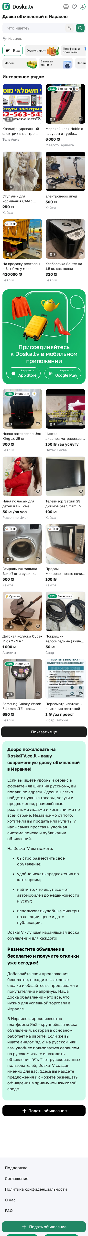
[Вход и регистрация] (83, 6)
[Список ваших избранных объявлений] (74, 6)
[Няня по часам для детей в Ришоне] (22, 488)
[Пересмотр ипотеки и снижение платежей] (65, 691)
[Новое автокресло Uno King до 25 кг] (22, 420)
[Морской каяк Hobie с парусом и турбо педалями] (65, 115)
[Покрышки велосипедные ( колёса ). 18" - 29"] (65, 623)
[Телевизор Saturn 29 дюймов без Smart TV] (65, 488)
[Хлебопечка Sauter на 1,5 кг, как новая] (65, 251)
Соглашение (16, 1178)
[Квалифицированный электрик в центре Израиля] (22, 113)
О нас (10, 1199)
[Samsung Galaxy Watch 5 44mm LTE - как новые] (22, 691)
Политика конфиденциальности (36, 1189)
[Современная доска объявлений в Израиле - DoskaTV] (17, 6)
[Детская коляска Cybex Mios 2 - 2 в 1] (22, 623)
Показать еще (44, 731)
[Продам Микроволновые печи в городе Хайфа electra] (65, 556)
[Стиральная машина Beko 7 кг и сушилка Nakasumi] (22, 556)
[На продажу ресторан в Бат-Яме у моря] (22, 251)
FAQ (9, 1210)
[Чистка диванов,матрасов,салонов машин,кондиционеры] (65, 420)
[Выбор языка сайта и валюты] (66, 7)
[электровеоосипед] (65, 180)
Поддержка (16, 1167)
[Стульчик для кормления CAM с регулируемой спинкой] (22, 183)
